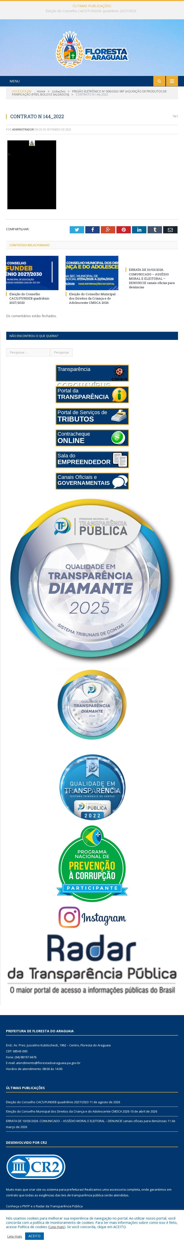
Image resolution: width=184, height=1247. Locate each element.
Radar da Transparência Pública (59, 1206)
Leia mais (56, 1227)
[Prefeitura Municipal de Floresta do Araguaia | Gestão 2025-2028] (92, 48)
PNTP (26, 1206)
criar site (35, 1189)
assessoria (117, 1189)
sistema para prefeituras (65, 1189)
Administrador (23, 129)
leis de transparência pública (82, 1195)
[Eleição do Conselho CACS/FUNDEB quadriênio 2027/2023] (32, 273)
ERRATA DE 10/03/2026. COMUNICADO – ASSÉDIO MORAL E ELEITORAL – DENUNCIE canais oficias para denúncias (152, 278)
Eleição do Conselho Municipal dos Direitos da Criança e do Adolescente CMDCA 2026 (91, 11)
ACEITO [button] (34, 1236)
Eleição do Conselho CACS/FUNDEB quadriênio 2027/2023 (29, 298)
